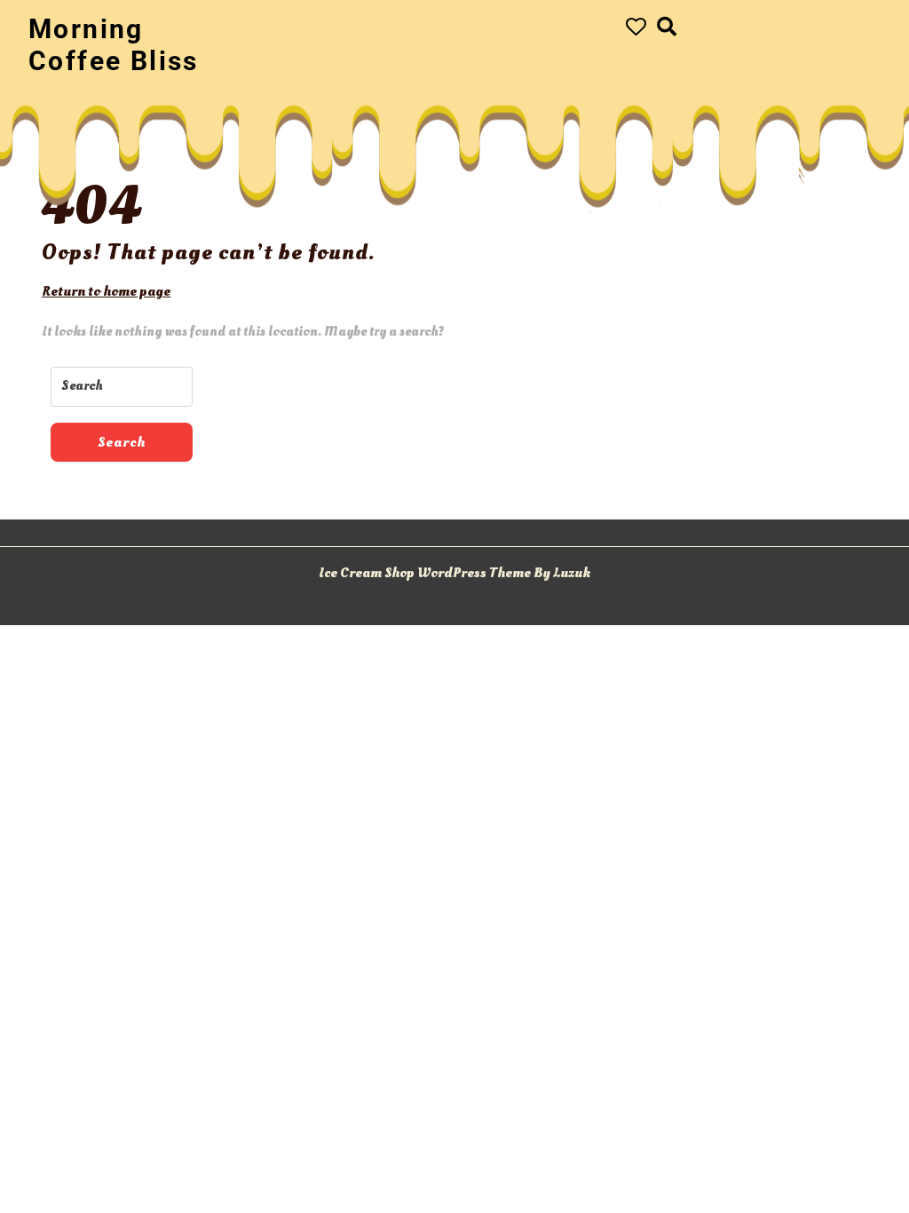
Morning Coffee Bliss (113, 44)
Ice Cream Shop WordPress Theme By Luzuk (454, 573)
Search (122, 442)
